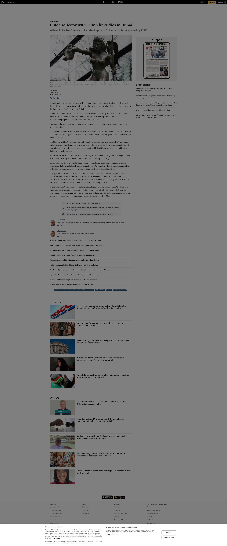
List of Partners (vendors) (112, 534)
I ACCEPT (168, 532)
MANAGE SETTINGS (169, 537)
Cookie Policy (56, 538)
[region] (113, 535)
